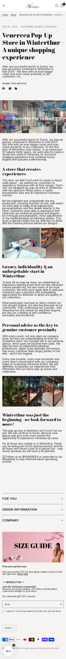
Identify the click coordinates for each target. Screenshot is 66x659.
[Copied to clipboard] (16, 88)
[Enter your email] (61, 604)
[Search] (56, 5)
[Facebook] (4, 88)
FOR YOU (9, 499)
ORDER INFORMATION (19, 509)
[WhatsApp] (10, 88)
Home (5, 15)
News (13, 15)
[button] (8, 651)
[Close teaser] (13, 645)
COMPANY (10, 520)
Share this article (14, 84)
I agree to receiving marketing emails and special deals (33, 611)
